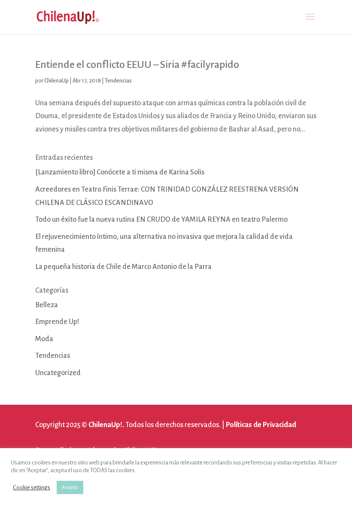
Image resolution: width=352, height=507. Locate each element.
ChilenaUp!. (106, 425)
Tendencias (118, 81)
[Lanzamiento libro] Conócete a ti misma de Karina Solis (119, 172)
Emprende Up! (57, 322)
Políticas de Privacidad (261, 425)
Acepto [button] (70, 487)
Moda (44, 339)
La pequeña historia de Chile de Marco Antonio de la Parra (123, 267)
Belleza (46, 305)
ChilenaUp (56, 81)
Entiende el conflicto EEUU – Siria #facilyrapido (137, 64)
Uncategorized (58, 373)
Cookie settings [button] (31, 487)
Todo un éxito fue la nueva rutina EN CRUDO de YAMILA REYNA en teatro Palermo (161, 219)
